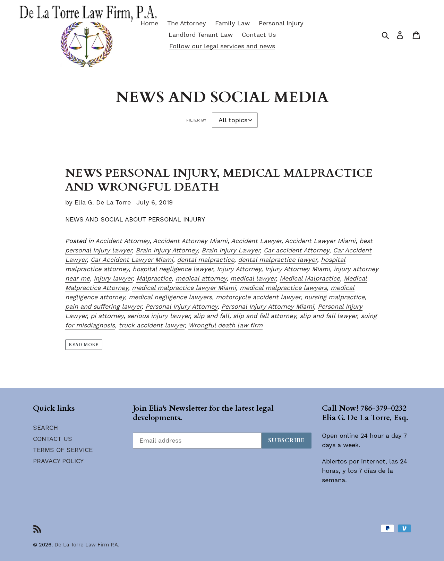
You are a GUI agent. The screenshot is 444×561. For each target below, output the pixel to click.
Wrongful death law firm (225, 325)
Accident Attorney (122, 240)
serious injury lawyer (158, 315)
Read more (84, 345)
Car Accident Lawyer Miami (132, 259)
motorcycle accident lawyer (258, 297)
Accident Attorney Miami (190, 240)
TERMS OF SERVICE (63, 449)
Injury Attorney (239, 269)
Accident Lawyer (256, 240)
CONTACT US (52, 438)
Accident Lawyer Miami (320, 240)
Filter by (196, 120)
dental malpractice (205, 259)
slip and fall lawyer (328, 315)
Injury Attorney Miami (297, 269)
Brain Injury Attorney (167, 250)
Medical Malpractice (310, 278)
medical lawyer (253, 278)
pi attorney (107, 315)
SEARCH (45, 427)
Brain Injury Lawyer (231, 250)
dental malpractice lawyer (277, 259)
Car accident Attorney (296, 250)
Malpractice (154, 278)
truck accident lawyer (152, 325)
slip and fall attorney (264, 315)
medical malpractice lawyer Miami (184, 287)
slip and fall (211, 315)
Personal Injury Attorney (181, 306)
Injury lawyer (113, 278)
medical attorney (201, 278)
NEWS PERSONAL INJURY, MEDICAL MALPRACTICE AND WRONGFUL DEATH (219, 180)
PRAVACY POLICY (58, 460)
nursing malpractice (334, 297)
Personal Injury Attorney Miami (267, 306)
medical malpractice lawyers (283, 287)
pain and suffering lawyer (103, 306)
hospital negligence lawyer (173, 269)
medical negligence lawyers (170, 297)
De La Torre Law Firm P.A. (86, 545)
